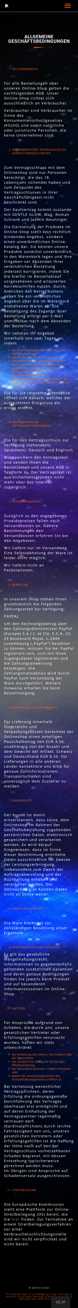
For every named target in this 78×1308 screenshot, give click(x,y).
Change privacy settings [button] (52, 1294)
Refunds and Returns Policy (39, 1298)
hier (16, 1219)
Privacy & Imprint (19, 1294)
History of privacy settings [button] (25, 1296)
